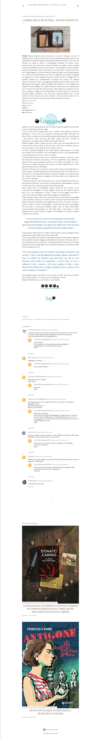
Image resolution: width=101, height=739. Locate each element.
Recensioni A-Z (44, 5)
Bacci (30, 319)
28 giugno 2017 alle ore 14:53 (60, 384)
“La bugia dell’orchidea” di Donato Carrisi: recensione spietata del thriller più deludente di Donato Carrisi (50, 608)
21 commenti (32, 615)
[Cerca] (78, 5)
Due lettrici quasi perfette (43, 339)
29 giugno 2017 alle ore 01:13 (60, 464)
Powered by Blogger (52, 729)
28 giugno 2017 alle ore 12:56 (58, 399)
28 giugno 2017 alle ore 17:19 (60, 440)
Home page (32, 5)
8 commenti (32, 717)
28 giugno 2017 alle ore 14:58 (60, 410)
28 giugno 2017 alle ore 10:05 (60, 364)
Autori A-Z (56, 5)
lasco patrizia (32, 357)
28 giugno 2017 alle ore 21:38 (43, 456)
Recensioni (66, 319)
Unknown (31, 456)
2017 (27, 319)
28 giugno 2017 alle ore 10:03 (60, 339)
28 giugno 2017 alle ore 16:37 (44, 432)
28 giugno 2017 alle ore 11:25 (54, 376)
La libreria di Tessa (34, 330)
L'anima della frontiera (39, 319)
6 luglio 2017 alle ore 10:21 (45, 481)
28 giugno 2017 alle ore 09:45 (46, 357)
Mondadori (59, 319)
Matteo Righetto (51, 319)
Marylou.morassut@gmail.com (38, 399)
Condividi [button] (24, 316)
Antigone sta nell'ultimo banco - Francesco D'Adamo (50, 712)
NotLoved (31, 432)
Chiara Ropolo (32, 481)
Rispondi (31, 353)
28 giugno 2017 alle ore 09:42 (49, 330)
